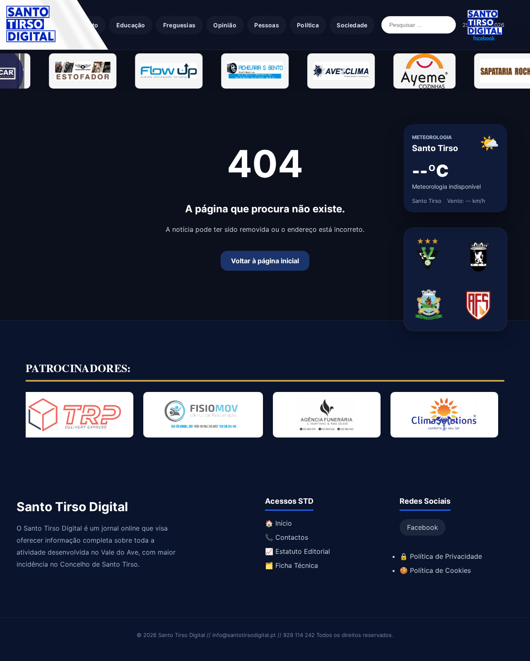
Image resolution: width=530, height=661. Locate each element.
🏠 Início (278, 523)
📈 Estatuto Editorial (297, 551)
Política (308, 25)
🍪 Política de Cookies (435, 570)
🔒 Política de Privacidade (441, 556)
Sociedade (352, 25)
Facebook (422, 527)
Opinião (224, 25)
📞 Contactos (286, 537)
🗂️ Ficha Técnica (291, 565)
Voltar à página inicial (265, 261)
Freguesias (179, 25)
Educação (130, 25)
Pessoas (266, 25)
